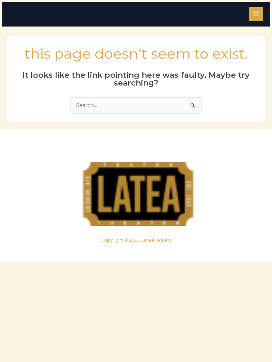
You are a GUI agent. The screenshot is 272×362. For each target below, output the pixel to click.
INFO (171, 147)
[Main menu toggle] (256, 14)
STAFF (129, 147)
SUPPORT (143, 147)
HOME (101, 147)
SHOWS (115, 147)
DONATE (157, 147)
